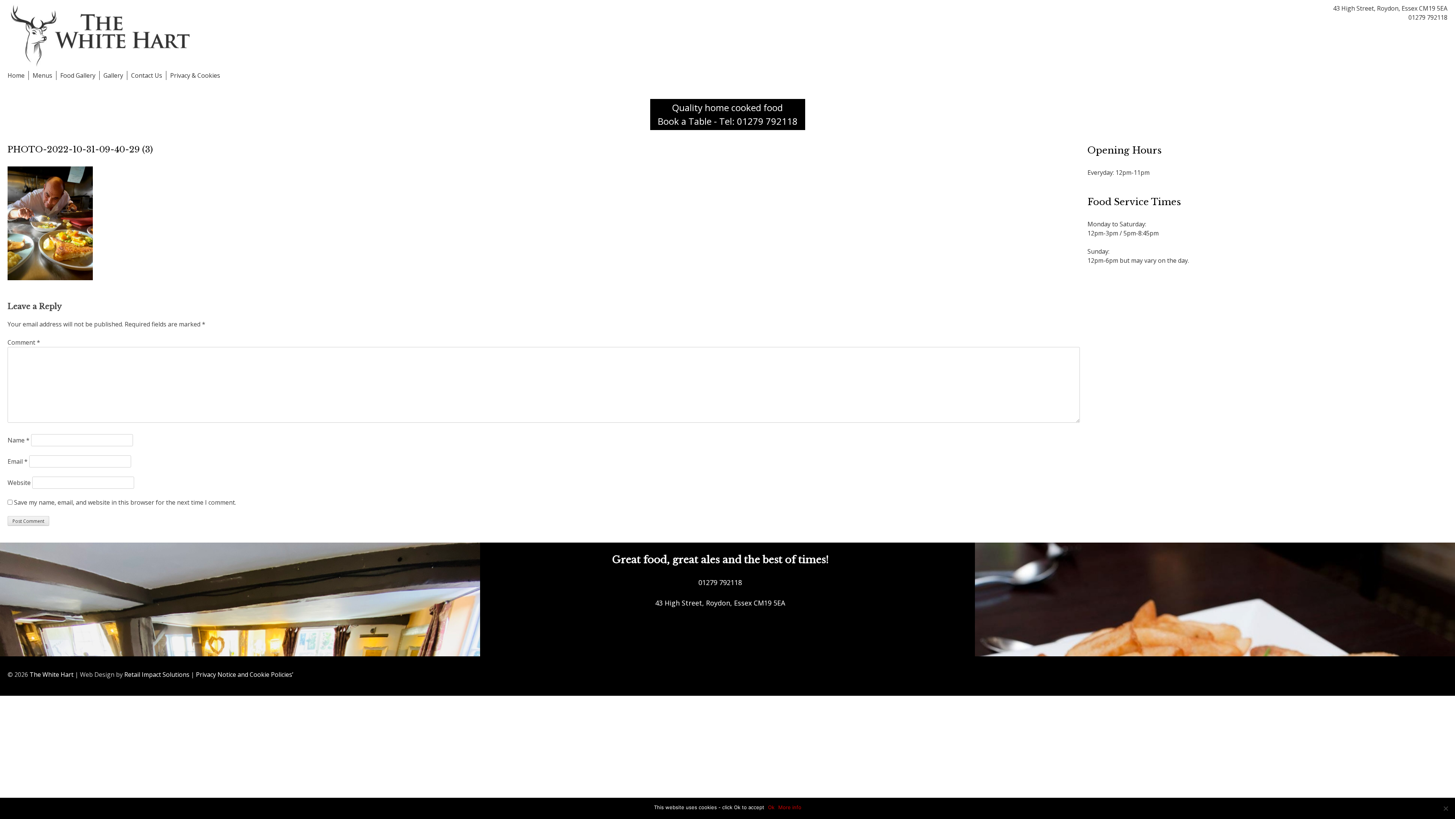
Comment (24, 342)
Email (18, 461)
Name (19, 440)
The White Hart (52, 674)
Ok (771, 807)
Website (19, 483)
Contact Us (146, 75)
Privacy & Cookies (195, 75)
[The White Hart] (102, 35)
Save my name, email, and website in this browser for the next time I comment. (125, 502)
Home (16, 75)
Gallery (113, 75)
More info (789, 807)
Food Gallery (77, 75)
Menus (42, 75)
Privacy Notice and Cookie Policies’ (243, 674)
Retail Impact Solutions (156, 674)
